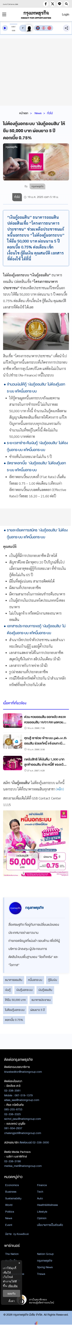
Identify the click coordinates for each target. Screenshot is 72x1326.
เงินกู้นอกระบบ (24, 989)
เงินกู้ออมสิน (45, 989)
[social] (45, 4)
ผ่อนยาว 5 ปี (37, 1009)
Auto (40, 1198)
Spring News (45, 1267)
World (8, 1204)
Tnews (41, 1273)
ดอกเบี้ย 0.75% (14, 1019)
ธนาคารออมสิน (13, 979)
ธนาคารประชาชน (41, 999)
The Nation (12, 1253)
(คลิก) (60, 789)
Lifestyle (42, 1211)
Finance (42, 1185)
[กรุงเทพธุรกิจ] (36, 14)
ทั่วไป (50, 113)
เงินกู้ (8, 989)
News (38, 113)
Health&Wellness (47, 1204)
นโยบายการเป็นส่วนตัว (50, 1224)
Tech (40, 1191)
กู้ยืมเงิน (52, 979)
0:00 (13, 26)
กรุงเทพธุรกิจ (44, 1260)
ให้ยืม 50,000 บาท (15, 999)
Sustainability (13, 1198)
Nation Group (45, 1253)
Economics (12, 1185)
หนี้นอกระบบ (35, 979)
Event (8, 1224)
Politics (9, 1211)
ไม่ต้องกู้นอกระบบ (15, 1009)
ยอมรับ (11, 1293)
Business (10, 1191)
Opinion (41, 1218)
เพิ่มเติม (13, 1286)
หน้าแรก (23, 113)
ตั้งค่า (11, 1301)
